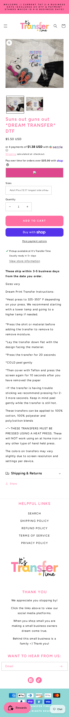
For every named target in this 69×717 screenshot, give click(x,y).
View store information (24, 261)
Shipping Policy (34, 521)
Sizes (8, 183)
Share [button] (13, 483)
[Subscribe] (61, 666)
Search (34, 513)
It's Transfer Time (35, 706)
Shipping (11, 154)
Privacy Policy (34, 543)
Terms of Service (34, 535)
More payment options (34, 241)
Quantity (10, 199)
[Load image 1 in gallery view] (15, 104)
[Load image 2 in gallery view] (34, 104)
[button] (5, 26)
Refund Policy (35, 528)
